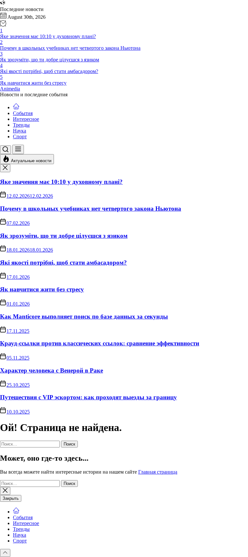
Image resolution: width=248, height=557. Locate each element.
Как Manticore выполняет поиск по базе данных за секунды (84, 316)
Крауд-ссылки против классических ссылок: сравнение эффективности (99, 343)
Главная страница (157, 472)
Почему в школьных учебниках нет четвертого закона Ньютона (90, 208)
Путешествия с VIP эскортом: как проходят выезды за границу (88, 397)
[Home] (16, 107)
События (23, 113)
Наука (19, 130)
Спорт (20, 136)
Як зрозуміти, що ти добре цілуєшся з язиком (64, 235)
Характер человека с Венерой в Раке (51, 370)
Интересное (26, 119)
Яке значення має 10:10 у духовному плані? (61, 181)
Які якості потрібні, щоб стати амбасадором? (63, 262)
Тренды (21, 125)
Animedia (10, 88)
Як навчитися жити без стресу (42, 289)
